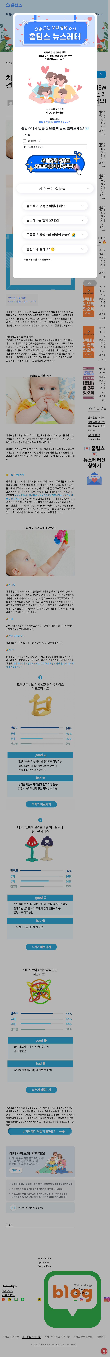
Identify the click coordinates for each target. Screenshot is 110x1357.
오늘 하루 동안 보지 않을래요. (37, 259)
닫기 (89, 283)
